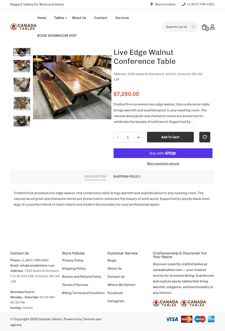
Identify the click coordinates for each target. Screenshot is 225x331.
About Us (79, 18)
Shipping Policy (74, 268)
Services (122, 18)
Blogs (111, 260)
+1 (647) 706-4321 (35, 260)
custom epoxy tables (176, 281)
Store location (165, 4)
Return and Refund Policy (81, 277)
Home (41, 18)
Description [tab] (95, 176)
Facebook (115, 293)
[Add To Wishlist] (204, 137)
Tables (59, 18)
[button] (22, 52)
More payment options (163, 164)
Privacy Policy (72, 260)
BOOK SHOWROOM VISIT (57, 35)
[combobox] (180, 27)
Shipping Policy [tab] (127, 176)
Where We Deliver (121, 285)
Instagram (115, 301)
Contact (100, 18)
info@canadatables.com (37, 265)
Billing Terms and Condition (83, 293)
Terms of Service (75, 285)
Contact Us (116, 277)
